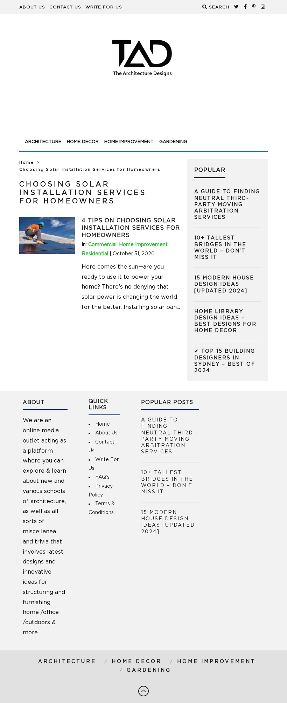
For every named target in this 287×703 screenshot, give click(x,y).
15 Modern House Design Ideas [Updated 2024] (224, 284)
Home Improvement (129, 142)
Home (26, 162)
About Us (32, 7)
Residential (95, 253)
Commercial (102, 244)
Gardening (173, 142)
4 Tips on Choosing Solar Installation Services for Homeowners (131, 228)
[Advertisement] (144, 116)
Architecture (43, 142)
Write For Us (103, 7)
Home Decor (83, 142)
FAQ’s (102, 477)
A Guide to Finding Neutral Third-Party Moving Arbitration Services (227, 204)
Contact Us (65, 7)
